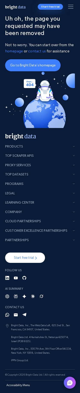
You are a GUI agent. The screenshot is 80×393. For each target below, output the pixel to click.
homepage (14, 51)
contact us (37, 51)
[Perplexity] (16, 296)
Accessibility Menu (18, 385)
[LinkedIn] (7, 278)
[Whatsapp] (7, 315)
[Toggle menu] (71, 7)
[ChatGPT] (7, 296)
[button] (25, 258)
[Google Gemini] (24, 296)
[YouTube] (16, 278)
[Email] (16, 315)
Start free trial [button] (50, 6)
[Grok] (41, 296)
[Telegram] (24, 315)
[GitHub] (24, 278)
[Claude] (33, 296)
